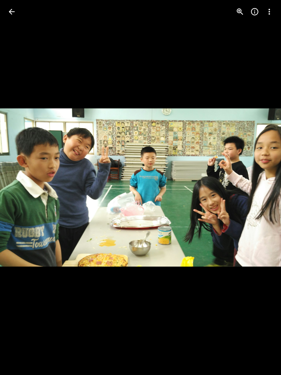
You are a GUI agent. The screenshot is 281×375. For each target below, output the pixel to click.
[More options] (269, 11)
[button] (20, 187)
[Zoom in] (240, 11)
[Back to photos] (11, 12)
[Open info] (254, 11)
